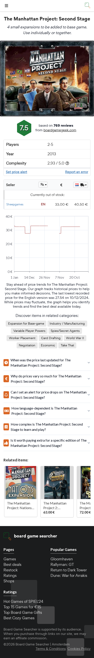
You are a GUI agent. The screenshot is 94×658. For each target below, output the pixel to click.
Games (9, 558)
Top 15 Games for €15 (22, 606)
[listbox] (43, 184)
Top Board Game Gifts (22, 612)
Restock (10, 569)
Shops (8, 580)
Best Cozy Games (19, 617)
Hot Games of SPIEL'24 (23, 601)
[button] (7, 6)
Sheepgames (14, 204)
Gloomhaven (61, 558)
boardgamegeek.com (60, 130)
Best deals (12, 564)
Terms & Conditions (51, 649)
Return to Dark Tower (68, 569)
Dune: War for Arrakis (68, 575)
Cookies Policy (79, 649)
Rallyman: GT (62, 564)
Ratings (10, 575)
